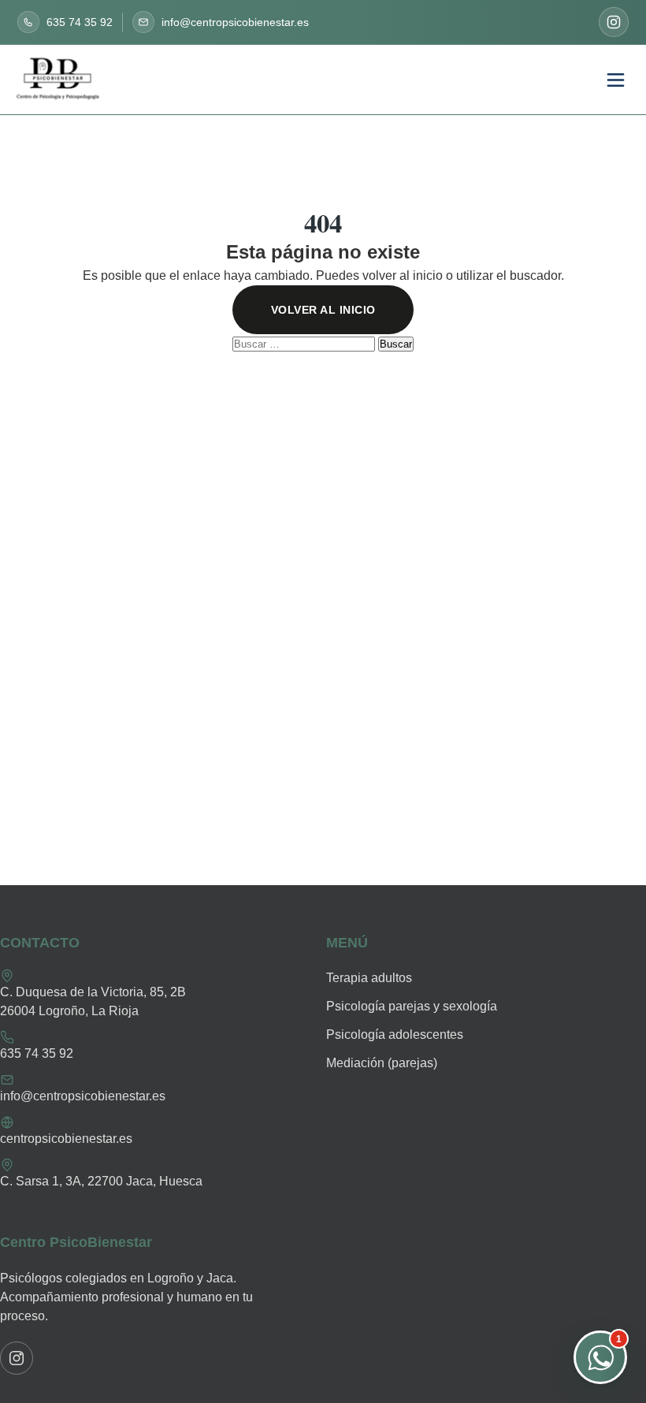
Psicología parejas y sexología (411, 1006)
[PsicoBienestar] (58, 80)
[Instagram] (16, 1358)
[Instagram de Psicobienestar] (614, 22)
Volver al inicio (323, 309)
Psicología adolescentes (394, 1034)
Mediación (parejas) (381, 1063)
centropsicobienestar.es (66, 1138)
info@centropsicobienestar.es (82, 1096)
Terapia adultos (369, 977)
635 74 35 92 (36, 1053)
